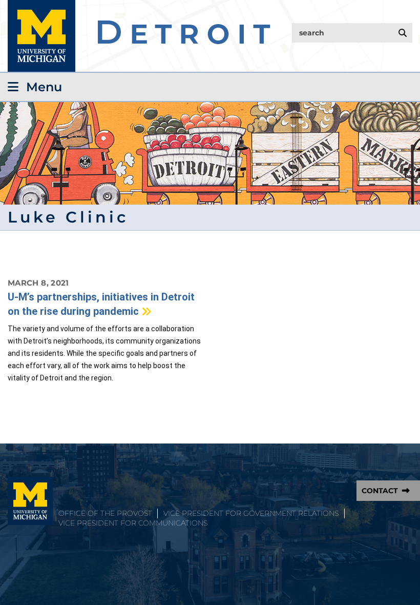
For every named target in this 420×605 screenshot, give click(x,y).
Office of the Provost (105, 513)
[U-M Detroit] (139, 36)
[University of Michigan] (30, 501)
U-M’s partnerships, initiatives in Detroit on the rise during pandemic (101, 304)
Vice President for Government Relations (251, 513)
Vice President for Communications (132, 523)
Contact (380, 490)
